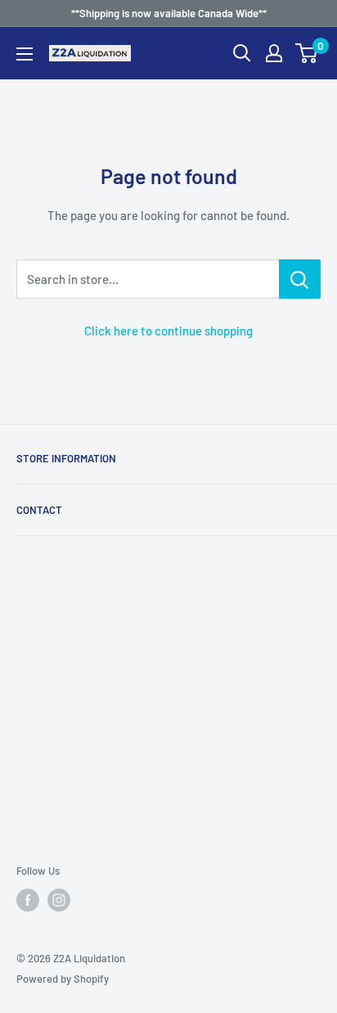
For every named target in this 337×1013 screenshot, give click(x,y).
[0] (307, 53)
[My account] (274, 53)
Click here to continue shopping (168, 330)
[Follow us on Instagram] (58, 900)
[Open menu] (24, 54)
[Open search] (242, 53)
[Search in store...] (300, 279)
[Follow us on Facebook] (27, 900)
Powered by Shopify (62, 978)
